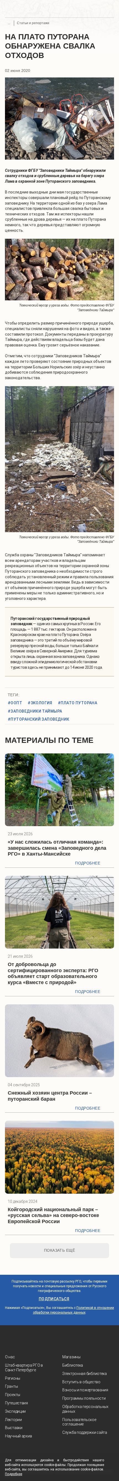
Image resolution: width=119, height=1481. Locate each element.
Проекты (12, 1394)
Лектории (13, 1419)
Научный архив (18, 1436)
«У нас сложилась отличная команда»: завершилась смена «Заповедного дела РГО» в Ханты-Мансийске (57, 848)
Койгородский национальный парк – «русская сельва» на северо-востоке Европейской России (53, 1215)
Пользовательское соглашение (79, 1422)
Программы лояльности (83, 1398)
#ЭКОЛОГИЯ (40, 703)
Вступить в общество (81, 1382)
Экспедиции (15, 1411)
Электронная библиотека (84, 1373)
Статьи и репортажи (33, 23)
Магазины (71, 1357)
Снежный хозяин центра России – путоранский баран (50, 1096)
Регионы (12, 1378)
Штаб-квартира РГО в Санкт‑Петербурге (24, 1367)
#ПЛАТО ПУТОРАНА (77, 703)
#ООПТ (15, 703)
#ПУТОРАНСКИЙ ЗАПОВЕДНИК (38, 719)
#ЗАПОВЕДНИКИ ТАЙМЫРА (35, 711)
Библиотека (72, 1365)
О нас (10, 1357)
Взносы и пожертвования (85, 1390)
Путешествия (16, 1403)
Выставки (13, 1427)
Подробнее (87, 863)
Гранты (11, 1386)
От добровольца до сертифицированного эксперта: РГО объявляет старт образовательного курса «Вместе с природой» (53, 973)
